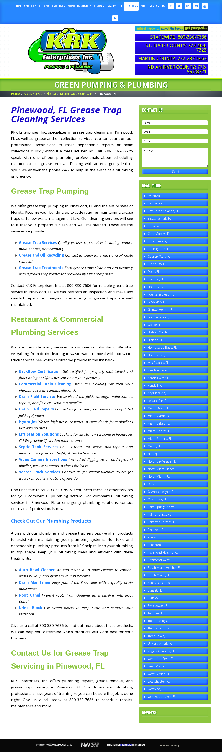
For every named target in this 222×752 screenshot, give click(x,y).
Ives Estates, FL (158, 363)
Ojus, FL (153, 484)
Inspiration (114, 6)
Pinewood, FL (157, 537)
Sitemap (176, 746)
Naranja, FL (155, 454)
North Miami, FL (159, 476)
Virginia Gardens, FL (161, 651)
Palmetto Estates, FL (162, 522)
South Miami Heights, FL (164, 568)
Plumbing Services (79, 6)
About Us (30, 6)
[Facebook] (170, 6)
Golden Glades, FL (160, 317)
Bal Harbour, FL (158, 203)
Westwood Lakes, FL (162, 697)
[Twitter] (179, 6)
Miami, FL (154, 446)
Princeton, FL (156, 545)
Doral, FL (154, 272)
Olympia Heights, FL (161, 492)
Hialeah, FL (155, 340)
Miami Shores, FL (159, 431)
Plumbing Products (52, 6)
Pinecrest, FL (156, 530)
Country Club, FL (159, 249)
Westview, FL (156, 689)
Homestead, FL (158, 355)
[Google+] (187, 6)
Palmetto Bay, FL (159, 514)
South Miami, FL (159, 575)
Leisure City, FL (158, 401)
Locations (131, 6)
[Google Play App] (115, 18)
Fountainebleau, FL (161, 294)
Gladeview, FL (157, 302)
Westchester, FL (159, 681)
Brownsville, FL (158, 226)
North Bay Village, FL (162, 461)
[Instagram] (196, 6)
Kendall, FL (155, 385)
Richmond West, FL (161, 560)
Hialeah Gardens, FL (161, 332)
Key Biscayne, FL (159, 393)
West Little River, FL (161, 659)
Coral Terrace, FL (159, 241)
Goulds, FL (155, 325)
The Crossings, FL (159, 621)
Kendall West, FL (159, 378)
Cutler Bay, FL (157, 264)
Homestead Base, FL (162, 347)
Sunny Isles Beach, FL (162, 583)
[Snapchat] (107, 18)
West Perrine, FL (159, 674)
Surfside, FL (155, 598)
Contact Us (157, 6)
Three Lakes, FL (158, 636)
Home (18, 6)
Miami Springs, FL (160, 438)
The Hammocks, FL (161, 628)
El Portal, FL (156, 279)
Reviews (99, 6)
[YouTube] (204, 6)
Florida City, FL (158, 287)
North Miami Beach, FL (163, 469)
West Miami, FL (158, 666)
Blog (143, 6)
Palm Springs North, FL (163, 507)
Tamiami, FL (156, 613)
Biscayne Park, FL (159, 218)
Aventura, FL (156, 196)
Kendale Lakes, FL (160, 370)
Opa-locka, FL (157, 499)
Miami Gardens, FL (160, 416)
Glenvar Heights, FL (161, 309)
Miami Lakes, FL (159, 423)
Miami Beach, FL (159, 408)
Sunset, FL (155, 590)
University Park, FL (160, 643)
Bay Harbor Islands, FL (163, 211)
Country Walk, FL (159, 256)
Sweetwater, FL (158, 605)
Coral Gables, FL (159, 234)
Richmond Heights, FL (163, 552)
